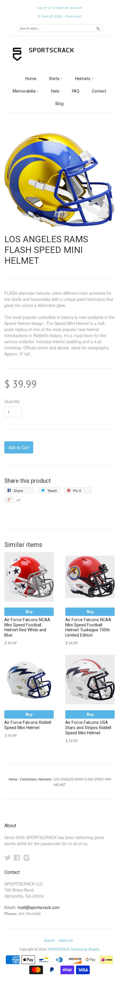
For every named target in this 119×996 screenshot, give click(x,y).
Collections (28, 779)
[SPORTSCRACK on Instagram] (26, 857)
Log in (42, 8)
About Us (65, 941)
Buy (29, 611)
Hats (55, 91)
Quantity (12, 401)
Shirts (54, 78)
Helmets (83, 78)
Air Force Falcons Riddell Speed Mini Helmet (27, 725)
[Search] (98, 28)
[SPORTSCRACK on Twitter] (7, 857)
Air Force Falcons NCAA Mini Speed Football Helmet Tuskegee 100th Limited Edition (88, 627)
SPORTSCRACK (58, 949)
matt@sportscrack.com (39, 907)
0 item (50, 16)
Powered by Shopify (84, 949)
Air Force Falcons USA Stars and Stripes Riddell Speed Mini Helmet (88, 727)
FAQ (75, 91)
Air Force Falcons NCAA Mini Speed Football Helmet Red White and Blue (27, 627)
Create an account (67, 8)
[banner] (59, 54)
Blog (59, 103)
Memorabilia (24, 91)
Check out (73, 16)
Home (30, 78)
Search (49, 941)
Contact (99, 91)
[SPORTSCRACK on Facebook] (17, 857)
